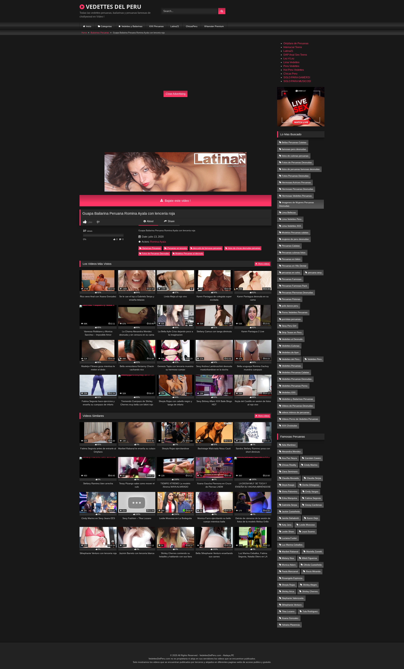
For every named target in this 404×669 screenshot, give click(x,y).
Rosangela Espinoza (292, 578)
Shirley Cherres (310, 591)
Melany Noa (288, 558)
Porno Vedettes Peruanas (294, 312)
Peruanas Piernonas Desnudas (297, 292)
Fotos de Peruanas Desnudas (155, 253)
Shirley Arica (288, 591)
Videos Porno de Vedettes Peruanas (300, 419)
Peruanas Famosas (291, 279)
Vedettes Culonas (290, 346)
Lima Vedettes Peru (291, 219)
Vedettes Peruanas (291, 366)
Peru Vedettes (291, 66)
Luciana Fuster (289, 538)
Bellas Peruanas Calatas (294, 142)
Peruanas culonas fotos (293, 252)
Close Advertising (175, 93)
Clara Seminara (289, 471)
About (149, 221)
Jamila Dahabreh (290, 518)
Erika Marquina (289, 498)
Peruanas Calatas (291, 245)
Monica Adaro (289, 564)
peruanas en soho (291, 272)
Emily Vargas (311, 491)
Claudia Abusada (290, 478)
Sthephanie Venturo (292, 604)
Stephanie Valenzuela (292, 598)
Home (84, 33)
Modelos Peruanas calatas (295, 232)
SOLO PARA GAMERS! (296, 77)
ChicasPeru (191, 26)
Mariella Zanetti (314, 551)
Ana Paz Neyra (289, 458)
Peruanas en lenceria (177, 248)
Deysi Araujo (288, 485)
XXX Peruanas (156, 26)
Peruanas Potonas (291, 299)
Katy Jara (286, 524)
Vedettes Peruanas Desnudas (297, 379)
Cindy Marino (310, 465)
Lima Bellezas (289, 212)
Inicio (88, 26)
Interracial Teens (292, 47)
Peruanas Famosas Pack (294, 285)
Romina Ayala (158, 241)
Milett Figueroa (309, 558)
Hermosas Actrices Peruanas (296, 182)
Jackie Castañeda (291, 511)
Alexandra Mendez (291, 451)
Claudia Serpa (314, 478)
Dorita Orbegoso (310, 485)
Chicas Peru (290, 73)
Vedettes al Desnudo (292, 339)
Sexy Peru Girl (289, 325)
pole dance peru (290, 305)
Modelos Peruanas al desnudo (189, 253)
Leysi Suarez (308, 531)
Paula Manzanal (290, 571)
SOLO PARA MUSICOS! (297, 81)
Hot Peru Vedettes (293, 70)
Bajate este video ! (177, 200)
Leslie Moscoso (307, 524)
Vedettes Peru (315, 359)
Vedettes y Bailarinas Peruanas (297, 399)
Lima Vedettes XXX (291, 226)
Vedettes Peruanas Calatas (295, 372)
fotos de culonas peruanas (295, 156)
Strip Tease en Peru (292, 332)
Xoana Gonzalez (290, 618)
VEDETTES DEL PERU (112, 7)
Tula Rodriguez (310, 611)
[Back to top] (394, 660)
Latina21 (174, 26)
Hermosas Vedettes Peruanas (297, 196)
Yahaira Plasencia (291, 624)
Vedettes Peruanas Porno (294, 386)
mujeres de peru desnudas (295, 239)
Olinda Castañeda (313, 564)
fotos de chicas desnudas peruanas (244, 248)
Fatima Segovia (313, 498)
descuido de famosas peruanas (207, 248)
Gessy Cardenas (313, 505)
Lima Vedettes (291, 62)
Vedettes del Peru (291, 359)
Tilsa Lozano (288, 611)
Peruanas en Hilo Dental (294, 265)
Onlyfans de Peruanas (295, 43)
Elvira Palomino (289, 491)
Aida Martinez (289, 445)
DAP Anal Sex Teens (295, 54)
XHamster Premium (214, 26)
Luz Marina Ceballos (292, 544)
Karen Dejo (312, 518)
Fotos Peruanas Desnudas (295, 176)
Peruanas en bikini (291, 259)
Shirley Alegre (310, 584)
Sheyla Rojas (288, 584)
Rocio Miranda (313, 571)
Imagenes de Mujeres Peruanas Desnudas (296, 204)
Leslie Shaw (288, 531)
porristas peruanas (291, 319)
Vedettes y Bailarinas (132, 26)
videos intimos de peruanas (295, 412)
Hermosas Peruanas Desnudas (297, 189)
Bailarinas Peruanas (100, 33)
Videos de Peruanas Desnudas (297, 406)
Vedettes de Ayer (290, 352)
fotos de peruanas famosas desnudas (301, 169)
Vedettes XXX (288, 392)
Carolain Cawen (313, 458)
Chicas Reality (289, 465)
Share (171, 221)
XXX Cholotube (289, 425)
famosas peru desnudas (294, 149)
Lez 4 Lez (288, 58)
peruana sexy (315, 272)
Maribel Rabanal (290, 551)
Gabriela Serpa (289, 505)
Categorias (106, 26)
